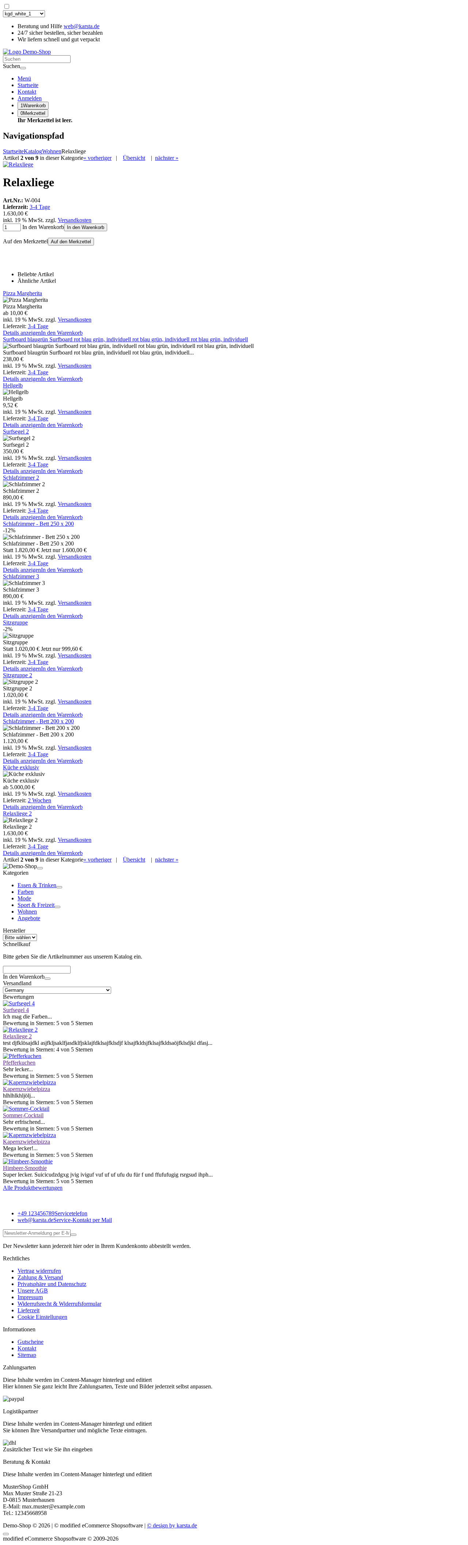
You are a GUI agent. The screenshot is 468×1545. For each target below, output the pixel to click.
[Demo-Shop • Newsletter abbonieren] (73, 1235)
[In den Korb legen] (47, 979)
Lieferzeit (28, 1310)
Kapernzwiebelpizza (26, 1089)
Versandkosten (74, 220)
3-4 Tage (40, 207)
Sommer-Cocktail (23, 1115)
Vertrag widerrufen (39, 1271)
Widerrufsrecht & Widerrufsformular (59, 1304)
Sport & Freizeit (36, 905)
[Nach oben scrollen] (6, 1534)
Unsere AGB (33, 1290)
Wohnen (27, 911)
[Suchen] (23, 68)
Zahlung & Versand (40, 1277)
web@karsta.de (81, 26)
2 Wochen (39, 800)
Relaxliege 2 (17, 1036)
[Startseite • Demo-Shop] (27, 52)
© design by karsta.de (172, 1525)
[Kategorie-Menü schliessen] (40, 868)
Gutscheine (31, 1342)
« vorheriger (97, 158)
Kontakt (27, 1348)
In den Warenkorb (85, 227)
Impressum (30, 1297)
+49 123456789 (52, 1213)
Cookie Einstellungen (42, 1317)
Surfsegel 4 (16, 1010)
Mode (24, 898)
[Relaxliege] (18, 164)
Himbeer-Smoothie (25, 1168)
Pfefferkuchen (19, 1063)
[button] (30, 98)
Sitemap (27, 1355)
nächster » (166, 158)
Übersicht (134, 158)
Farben (26, 892)
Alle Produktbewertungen (33, 1188)
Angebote (29, 918)
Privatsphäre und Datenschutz (52, 1284)
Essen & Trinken (37, 885)
